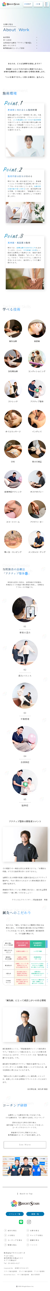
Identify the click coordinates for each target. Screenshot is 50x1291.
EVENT (28, 4)
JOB (38, 4)
